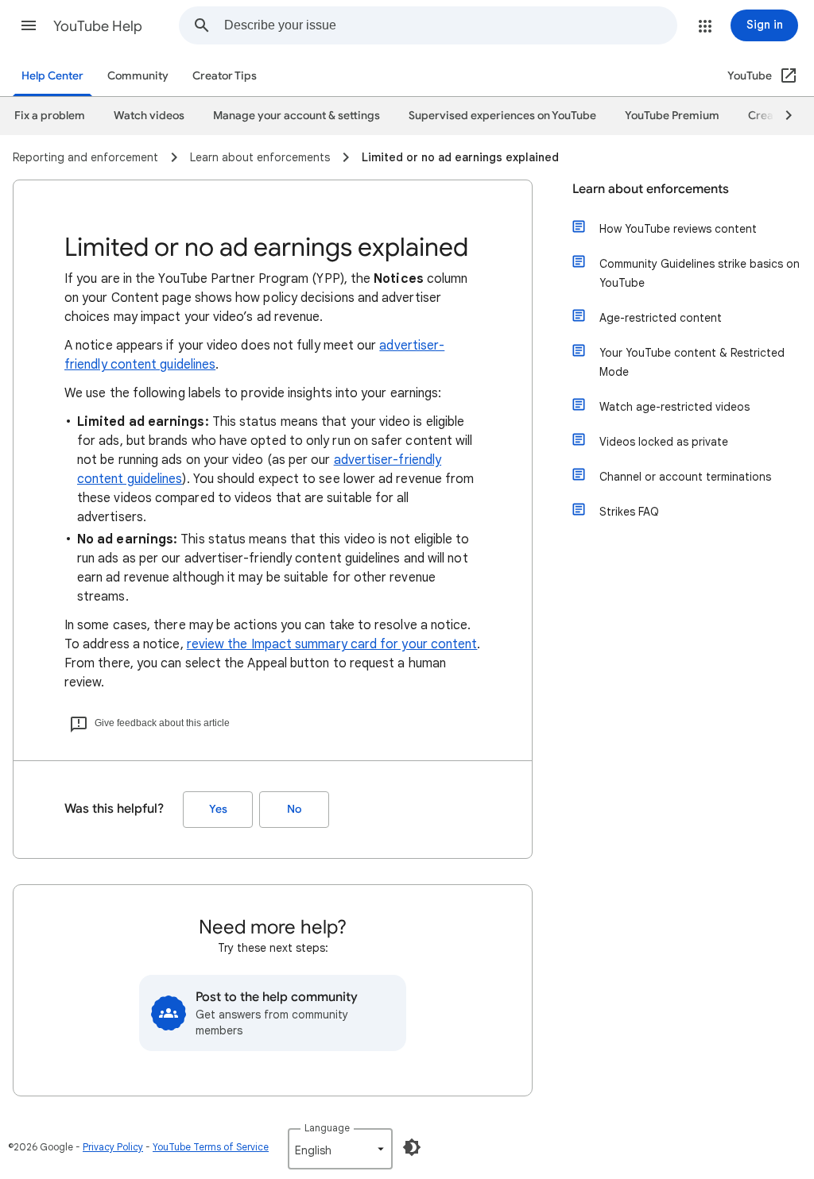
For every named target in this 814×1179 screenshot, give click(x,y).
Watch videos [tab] (149, 115)
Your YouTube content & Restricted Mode (692, 362)
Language (327, 1128)
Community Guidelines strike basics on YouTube (699, 273)
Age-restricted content (660, 318)
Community (138, 76)
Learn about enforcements (650, 189)
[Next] (781, 116)
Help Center (52, 76)
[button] (29, 25)
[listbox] (340, 1148)
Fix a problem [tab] (49, 115)
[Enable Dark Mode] (412, 1147)
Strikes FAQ (629, 511)
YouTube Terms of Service (211, 1147)
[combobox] (450, 25)
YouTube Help (97, 26)
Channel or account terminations (685, 477)
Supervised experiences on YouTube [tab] (502, 115)
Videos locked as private (663, 442)
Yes (218, 809)
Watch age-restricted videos (674, 407)
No (294, 809)
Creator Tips (224, 76)
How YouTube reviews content (678, 229)
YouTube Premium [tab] (672, 115)
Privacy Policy (113, 1147)
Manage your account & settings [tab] (296, 115)
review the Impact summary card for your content (332, 644)
